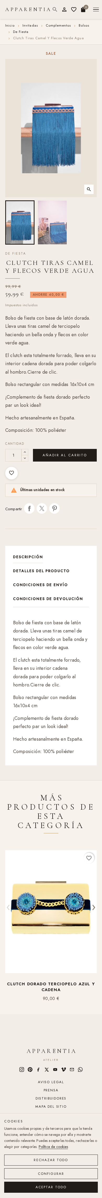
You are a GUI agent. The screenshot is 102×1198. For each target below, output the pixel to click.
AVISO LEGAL (51, 1082)
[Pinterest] (30, 1069)
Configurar (51, 1173)
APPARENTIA (28, 9)
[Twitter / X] (46, 1069)
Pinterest (54, 508)
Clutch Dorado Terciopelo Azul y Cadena (51, 987)
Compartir (29, 508)
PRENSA (51, 1090)
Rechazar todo (51, 1159)
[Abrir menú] (96, 10)
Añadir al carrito (65, 455)
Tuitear (42, 508)
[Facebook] (38, 1069)
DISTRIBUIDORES (51, 1098)
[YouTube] (55, 1069)
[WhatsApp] (80, 1069)
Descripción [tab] (28, 557)
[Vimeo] (63, 1069)
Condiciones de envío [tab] (40, 584)
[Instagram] (21, 1069)
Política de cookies (53, 1146)
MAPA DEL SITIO (50, 1106)
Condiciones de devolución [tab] (48, 598)
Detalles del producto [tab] (41, 570)
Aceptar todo (51, 1187)
